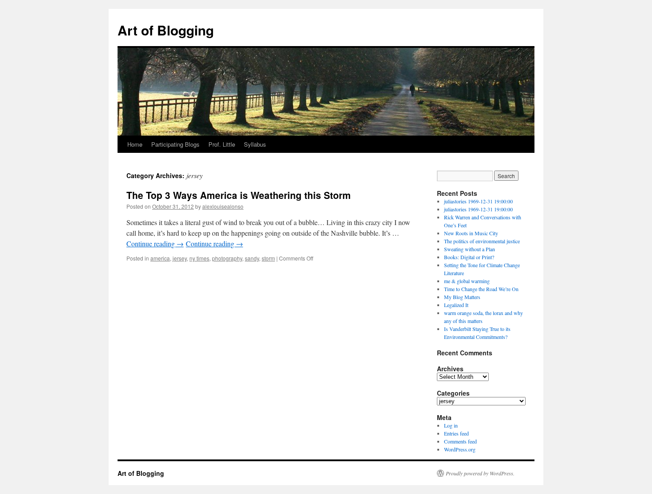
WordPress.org (459, 449)
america (160, 258)
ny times (199, 258)
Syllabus (255, 144)
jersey (180, 258)
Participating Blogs (175, 144)
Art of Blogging (166, 29)
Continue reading (155, 243)
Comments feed (460, 441)
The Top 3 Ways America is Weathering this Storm (238, 195)
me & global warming (467, 280)
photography (227, 258)
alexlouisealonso (223, 206)
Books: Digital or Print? (469, 257)
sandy (252, 258)
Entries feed (456, 433)
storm (268, 258)
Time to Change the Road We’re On (481, 288)
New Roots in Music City (471, 233)
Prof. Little (221, 144)
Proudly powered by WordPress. (480, 473)
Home (134, 144)
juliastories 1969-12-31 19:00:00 (478, 201)
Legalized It (456, 304)
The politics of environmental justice (482, 241)
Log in (451, 425)
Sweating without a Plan (469, 249)
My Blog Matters (462, 296)
